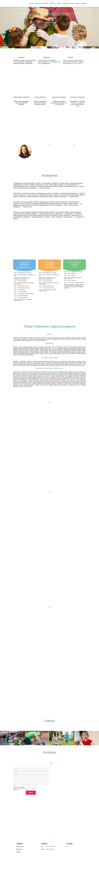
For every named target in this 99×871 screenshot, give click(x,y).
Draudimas (65, 3)
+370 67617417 (50, 849)
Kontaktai (38, 3)
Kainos (78, 3)
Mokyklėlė (53, 3)
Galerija (72, 3)
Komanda (83, 3)
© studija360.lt (49, 864)
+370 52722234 (50, 846)
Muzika (59, 3)
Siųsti (31, 792)
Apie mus (31, 3)
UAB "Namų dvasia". (77, 63)
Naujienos (45, 3)
